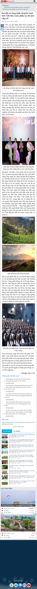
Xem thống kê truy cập (9, 575)
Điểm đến (21, 554)
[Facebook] (2, 25)
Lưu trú (4, 554)
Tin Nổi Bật (17, 431)
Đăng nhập (11, 1)
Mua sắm (30, 554)
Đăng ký (23, 422)
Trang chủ (5, 5)
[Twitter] (2, 29)
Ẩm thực (12, 554)
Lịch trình (5, 556)
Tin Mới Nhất (7, 431)
